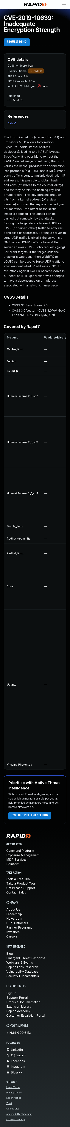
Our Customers (17, 923)
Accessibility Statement (19, 1114)
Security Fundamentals (22, 976)
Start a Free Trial (18, 879)
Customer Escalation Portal (25, 1015)
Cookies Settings (15, 1119)
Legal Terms (13, 1087)
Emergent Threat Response (25, 958)
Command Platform (20, 850)
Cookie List (12, 1108)
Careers (12, 936)
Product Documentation (23, 1002)
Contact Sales (16, 892)
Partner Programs (19, 927)
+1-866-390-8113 (18, 1032)
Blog (9, 953)
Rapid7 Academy (18, 1011)
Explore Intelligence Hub (30, 815)
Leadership (14, 914)
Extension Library (18, 1006)
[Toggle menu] (64, 4)
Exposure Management (22, 855)
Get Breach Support (20, 888)
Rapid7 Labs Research (22, 967)
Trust (9, 1103)
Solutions (13, 864)
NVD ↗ (12, 122)
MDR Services (16, 859)
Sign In (11, 993)
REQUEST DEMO (17, 41)
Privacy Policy (14, 1092)
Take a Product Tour (21, 883)
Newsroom (14, 918)
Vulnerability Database (22, 971)
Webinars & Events (19, 962)
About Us (13, 909)
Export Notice (13, 1097)
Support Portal (17, 997)
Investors (13, 932)
